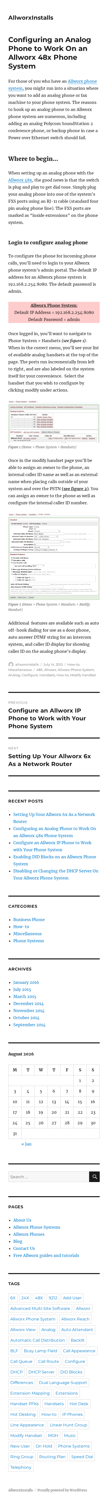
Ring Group (21, 1456)
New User (20, 1446)
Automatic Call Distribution (37, 1340)
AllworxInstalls (30, 17)
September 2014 (29, 1024)
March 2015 (24, 996)
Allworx (50, 670)
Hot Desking (23, 1414)
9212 (53, 1298)
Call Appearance (79, 1350)
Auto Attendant (77, 1329)
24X (25, 1298)
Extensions (67, 1393)
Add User (72, 1298)
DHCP (16, 1372)
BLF (14, 1350)
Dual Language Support (63, 1382)
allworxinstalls (27, 664)
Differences (21, 1382)
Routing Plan (52, 1456)
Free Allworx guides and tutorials (46, 1255)
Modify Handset (83, 675)
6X (13, 1298)
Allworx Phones (28, 1234)
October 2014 (26, 1017)
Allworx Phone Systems (36, 1227)
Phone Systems (28, 940)
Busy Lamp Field (40, 1350)
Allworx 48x (20, 180)
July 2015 (22, 989)
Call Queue (21, 1361)
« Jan (26, 1143)
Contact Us (24, 1248)
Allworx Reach (75, 1319)
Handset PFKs (24, 1403)
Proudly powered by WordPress (62, 1490)
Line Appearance (27, 1425)
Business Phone (29, 919)
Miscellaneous (20, 670)
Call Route (48, 1361)
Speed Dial (82, 1456)
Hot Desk (79, 1403)
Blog (17, 1241)
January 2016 (26, 982)
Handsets (47, 675)
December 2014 (28, 1003)
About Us (22, 1220)
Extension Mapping (30, 1393)
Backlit (78, 1340)
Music (70, 1435)
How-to (73, 664)
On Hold (44, 1446)
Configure (30, 675)
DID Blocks (71, 1372)
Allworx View (23, 1329)
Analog (14, 675)
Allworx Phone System (76, 670)
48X (39, 670)
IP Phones (72, 1414)
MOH (53, 1435)
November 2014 (28, 1010)
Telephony (20, 1467)
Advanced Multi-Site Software (40, 1308)
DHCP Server (41, 1372)
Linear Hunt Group (68, 1425)
